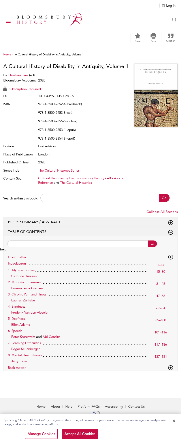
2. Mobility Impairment (25, 282)
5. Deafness (16, 319)
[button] (153, 38)
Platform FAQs (89, 407)
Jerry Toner (19, 361)
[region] (90, 427)
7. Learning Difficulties (24, 343)
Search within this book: (20, 198)
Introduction (17, 263)
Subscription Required (24, 89)
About (55, 407)
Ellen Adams (20, 325)
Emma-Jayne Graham (27, 288)
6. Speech (15, 331)
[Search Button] (175, 20)
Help (68, 407)
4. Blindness (16, 307)
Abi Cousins (51, 337)
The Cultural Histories (76, 183)
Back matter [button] (17, 368)
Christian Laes (18, 75)
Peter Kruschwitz (23, 337)
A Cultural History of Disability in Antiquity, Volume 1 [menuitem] (49, 54)
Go (164, 198)
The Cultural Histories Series (58, 170)
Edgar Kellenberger (25, 349)
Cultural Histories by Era (56, 178)
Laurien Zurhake (23, 300)
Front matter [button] (17, 257)
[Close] (174, 421)
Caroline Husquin (24, 276)
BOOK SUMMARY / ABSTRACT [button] (34, 222)
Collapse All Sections (162, 212)
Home (7, 54)
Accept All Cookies (80, 434)
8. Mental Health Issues (25, 355)
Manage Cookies (41, 434)
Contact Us (136, 407)
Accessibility (114, 407)
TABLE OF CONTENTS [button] (27, 231)
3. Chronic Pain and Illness (27, 294)
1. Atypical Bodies (21, 270)
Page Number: (5, 246)
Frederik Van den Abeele (29, 312)
